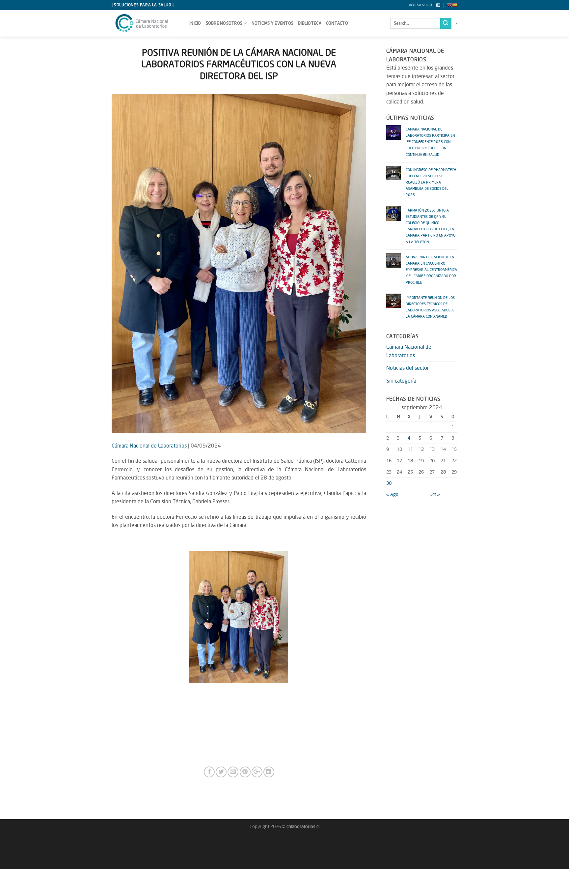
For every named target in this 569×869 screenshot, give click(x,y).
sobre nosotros (224, 23)
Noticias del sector (407, 367)
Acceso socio (420, 5)
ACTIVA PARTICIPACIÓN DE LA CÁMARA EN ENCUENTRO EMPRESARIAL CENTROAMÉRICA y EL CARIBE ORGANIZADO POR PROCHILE (431, 269)
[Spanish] (454, 5)
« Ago (392, 494)
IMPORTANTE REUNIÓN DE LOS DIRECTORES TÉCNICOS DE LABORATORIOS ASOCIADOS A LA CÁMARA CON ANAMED (430, 306)
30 (389, 483)
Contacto (337, 23)
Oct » (434, 494)
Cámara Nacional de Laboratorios (149, 445)
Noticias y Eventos (273, 23)
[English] (449, 5)
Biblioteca (309, 23)
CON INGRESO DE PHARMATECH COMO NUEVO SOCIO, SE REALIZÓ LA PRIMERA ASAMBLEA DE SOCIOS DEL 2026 (431, 181)
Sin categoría (401, 380)
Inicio (195, 23)
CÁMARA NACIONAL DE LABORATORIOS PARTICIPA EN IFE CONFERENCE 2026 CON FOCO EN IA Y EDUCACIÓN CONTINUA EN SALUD (430, 141)
